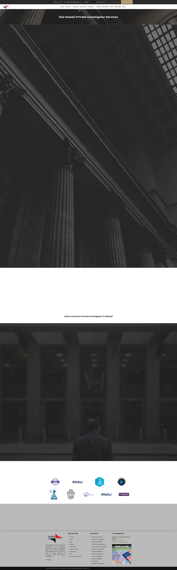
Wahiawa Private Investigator (56, 385)
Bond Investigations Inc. (53, 59)
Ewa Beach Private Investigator (56, 390)
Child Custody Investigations (55, 341)
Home (62, 7)
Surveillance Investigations (55, 337)
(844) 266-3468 (120, 540)
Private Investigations (54, 335)
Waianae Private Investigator (56, 398)
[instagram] (118, 2)
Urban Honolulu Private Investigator (57, 353)
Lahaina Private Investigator (55, 402)
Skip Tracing (110, 339)
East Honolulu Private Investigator (57, 355)
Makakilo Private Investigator (56, 381)
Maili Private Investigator (54, 405)
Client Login (117, 7)
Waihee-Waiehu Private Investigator (58, 413)
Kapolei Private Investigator (55, 374)
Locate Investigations (113, 341)
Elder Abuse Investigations (85, 339)
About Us (75, 7)
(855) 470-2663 (101, 2)
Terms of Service (74, 549)
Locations (91, 7)
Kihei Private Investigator (55, 375)
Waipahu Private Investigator (56, 364)
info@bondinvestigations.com (73, 2)
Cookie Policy (73, 551)
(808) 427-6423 (57, 2)
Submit (107, 69)
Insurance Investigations (84, 341)
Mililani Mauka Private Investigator (57, 377)
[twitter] (116, 2)
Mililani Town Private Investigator (57, 368)
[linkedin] (114, 2)
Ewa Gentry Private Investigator (56, 372)
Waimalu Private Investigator (56, 394)
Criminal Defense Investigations (86, 335)
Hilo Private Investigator (54, 357)
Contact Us (127, 1)
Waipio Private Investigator (55, 411)
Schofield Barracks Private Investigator (58, 383)
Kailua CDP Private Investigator (56, 379)
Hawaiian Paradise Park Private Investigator (60, 400)
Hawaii (52, 111)
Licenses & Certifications (76, 556)
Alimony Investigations (113, 337)
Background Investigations (85, 337)
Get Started (105, 7)
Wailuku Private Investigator (55, 387)
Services (67, 7)
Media (98, 7)
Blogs (71, 542)
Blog (111, 7)
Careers (71, 544)
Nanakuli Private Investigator (56, 404)
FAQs (71, 554)
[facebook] (112, 2)
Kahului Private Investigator (55, 370)
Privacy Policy (73, 546)
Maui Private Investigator (55, 358)
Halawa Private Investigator (55, 392)
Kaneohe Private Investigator (56, 366)
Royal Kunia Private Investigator (56, 396)
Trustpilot (48, 560)
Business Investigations (113, 335)
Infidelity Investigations (54, 339)
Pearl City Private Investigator (56, 360)
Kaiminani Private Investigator (56, 407)
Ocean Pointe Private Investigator (57, 389)
